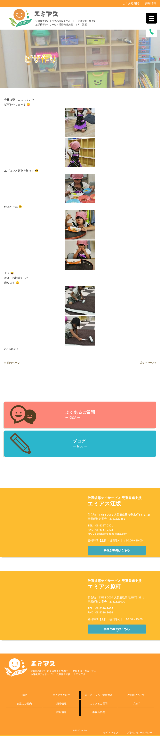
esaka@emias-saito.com (112, 533)
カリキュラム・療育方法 (99, 695)
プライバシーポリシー (139, 732)
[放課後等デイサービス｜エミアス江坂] (20, 17)
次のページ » (148, 362)
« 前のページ (12, 362)
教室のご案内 (24, 703)
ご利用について (136, 695)
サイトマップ (110, 732)
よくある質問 (131, 3)
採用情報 (150, 3)
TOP (24, 695)
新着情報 (61, 703)
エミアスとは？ (61, 695)
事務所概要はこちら (117, 550)
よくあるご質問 (99, 703)
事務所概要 (98, 712)
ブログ (136, 703)
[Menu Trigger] (151, 18)
